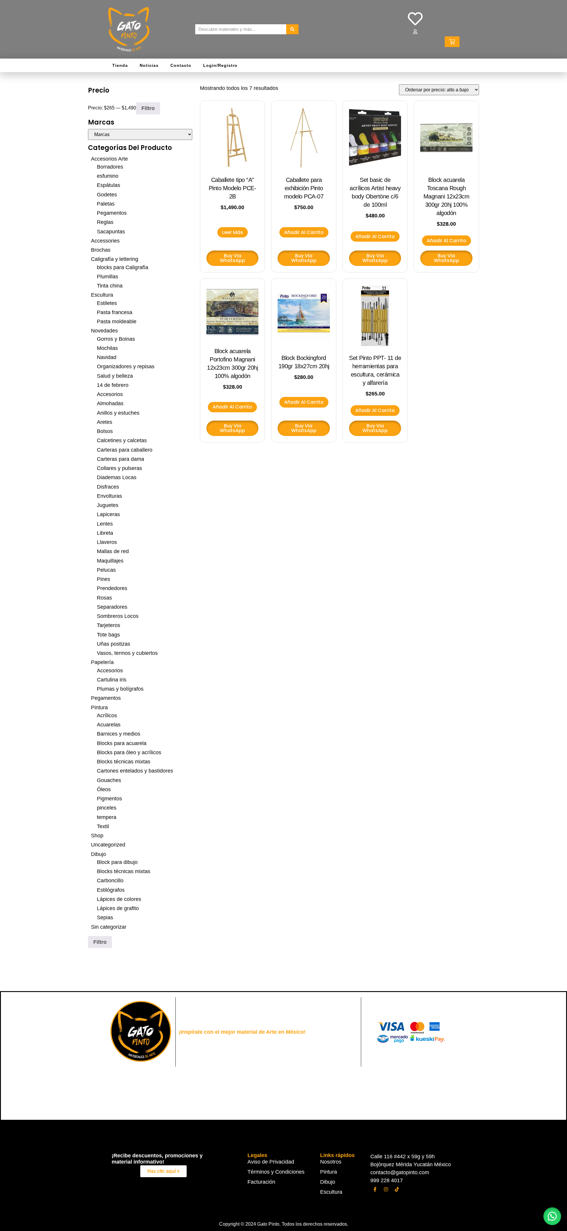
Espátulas (108, 185)
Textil (103, 826)
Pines (103, 579)
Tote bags (108, 635)
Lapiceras (108, 514)
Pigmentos (109, 799)
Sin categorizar (108, 927)
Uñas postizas (113, 644)
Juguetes (107, 505)
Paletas (106, 204)
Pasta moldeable (116, 321)
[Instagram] (386, 1189)
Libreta (105, 533)
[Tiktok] (397, 1189)
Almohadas (110, 403)
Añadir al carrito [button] (304, 232)
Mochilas (107, 348)
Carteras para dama (120, 459)
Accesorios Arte (109, 159)
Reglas (105, 222)
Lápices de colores (119, 899)
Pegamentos (112, 213)
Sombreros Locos (118, 616)
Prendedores (112, 588)
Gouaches (109, 780)
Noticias (149, 65)
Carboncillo (110, 880)
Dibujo (98, 854)
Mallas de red (113, 551)
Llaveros (107, 542)
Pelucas (106, 570)
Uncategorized (108, 845)
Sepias (105, 917)
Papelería (102, 662)
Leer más (232, 232)
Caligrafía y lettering (114, 259)
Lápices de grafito (118, 908)
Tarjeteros (108, 625)
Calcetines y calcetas (122, 440)
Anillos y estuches (118, 413)
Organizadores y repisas (125, 366)
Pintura (99, 707)
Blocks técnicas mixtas (123, 762)
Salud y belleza (115, 376)
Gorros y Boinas (116, 339)
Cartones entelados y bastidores (135, 771)
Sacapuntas (111, 232)
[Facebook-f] (375, 1189)
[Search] (292, 29)
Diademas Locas (116, 477)
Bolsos (105, 431)
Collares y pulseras (119, 468)
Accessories (105, 241)
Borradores (110, 167)
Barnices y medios (118, 734)
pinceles (106, 808)
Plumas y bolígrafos (120, 689)
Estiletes (107, 303)
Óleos (104, 789)
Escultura (102, 295)
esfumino (107, 176)
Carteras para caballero (124, 450)
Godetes (107, 195)
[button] (552, 1216)
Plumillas (107, 277)
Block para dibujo (117, 862)
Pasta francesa (114, 312)
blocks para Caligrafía (122, 267)
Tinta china (110, 286)
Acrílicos (107, 715)
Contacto (180, 65)
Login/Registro (220, 65)
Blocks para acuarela (121, 743)
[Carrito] (452, 41)
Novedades (104, 331)
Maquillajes (110, 561)
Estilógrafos (111, 890)
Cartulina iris (111, 680)
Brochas (100, 250)
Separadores (112, 607)
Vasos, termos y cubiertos (127, 653)
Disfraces (108, 487)
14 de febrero (112, 385)
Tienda (120, 65)
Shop (97, 836)
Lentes (105, 524)
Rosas (104, 598)
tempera (106, 817)
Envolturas (109, 496)
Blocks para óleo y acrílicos (129, 752)
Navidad (106, 357)
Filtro (148, 108)
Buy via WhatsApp (232, 258)
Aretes (104, 422)
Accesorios (110, 394)
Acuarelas (108, 725)
